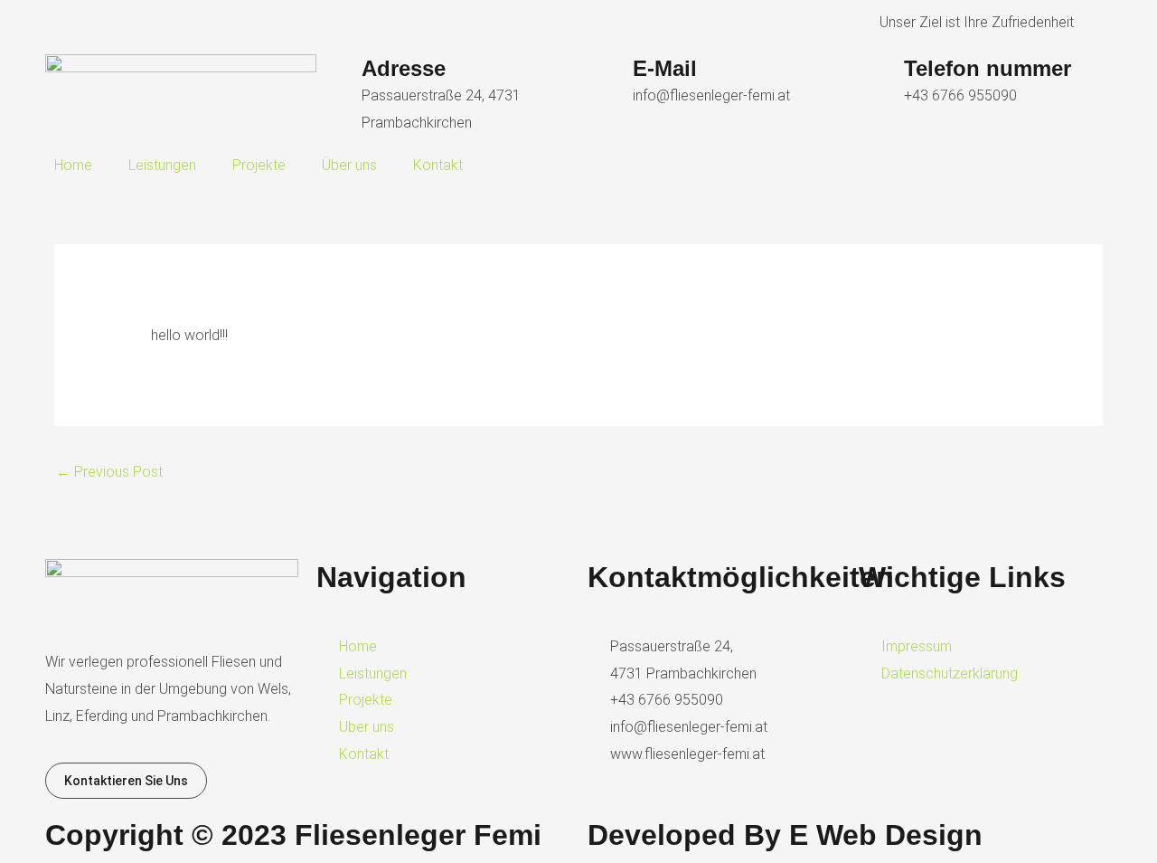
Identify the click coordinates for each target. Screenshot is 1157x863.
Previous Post (109, 471)
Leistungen (162, 165)
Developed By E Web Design (785, 835)
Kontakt (438, 165)
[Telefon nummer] (881, 77)
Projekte (259, 165)
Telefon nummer (987, 68)
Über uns (349, 165)
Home (73, 165)
